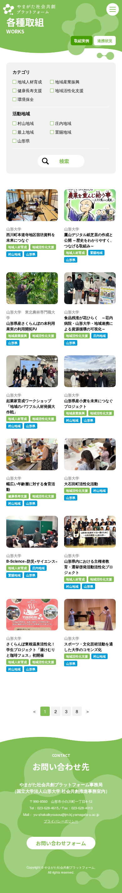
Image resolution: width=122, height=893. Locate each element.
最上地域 (26, 132)
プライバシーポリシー (61, 820)
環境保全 (26, 99)
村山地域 (26, 123)
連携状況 (104, 40)
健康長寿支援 (30, 90)
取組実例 (81, 40)
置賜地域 (63, 132)
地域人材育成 (30, 82)
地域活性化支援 (69, 90)
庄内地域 (63, 123)
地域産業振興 (67, 82)
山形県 (24, 141)
